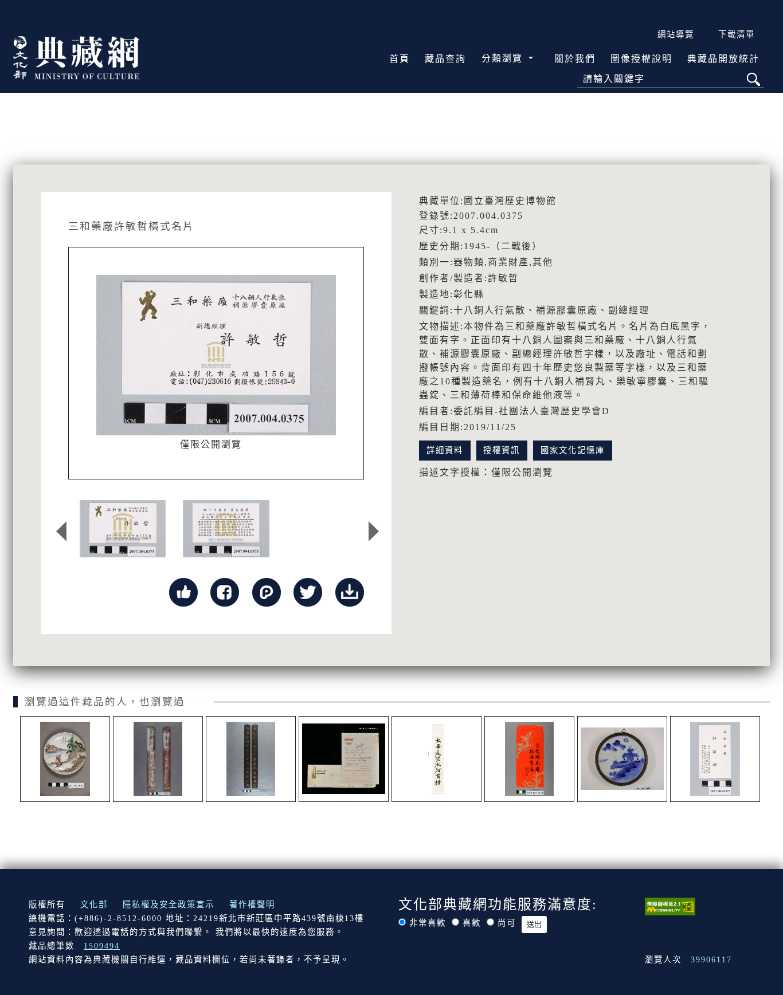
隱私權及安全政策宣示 (168, 904)
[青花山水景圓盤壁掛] (622, 759)
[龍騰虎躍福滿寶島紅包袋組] (529, 759)
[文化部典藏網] (76, 57)
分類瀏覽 (503, 58)
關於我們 (575, 59)
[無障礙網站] (670, 905)
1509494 (102, 945)
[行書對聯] (436, 759)
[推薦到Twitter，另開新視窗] (307, 591)
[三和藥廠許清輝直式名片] (715, 759)
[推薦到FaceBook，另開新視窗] (224, 591)
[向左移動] (61, 531)
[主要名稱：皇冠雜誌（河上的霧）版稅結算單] (344, 759)
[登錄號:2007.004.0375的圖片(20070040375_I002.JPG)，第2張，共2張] (226, 528)
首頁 (399, 59)
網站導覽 (675, 34)
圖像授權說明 (641, 59)
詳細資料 (444, 450)
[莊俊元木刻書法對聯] (251, 759)
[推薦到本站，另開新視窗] (183, 591)
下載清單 (736, 34)
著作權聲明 (252, 904)
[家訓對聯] (158, 759)
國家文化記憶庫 (573, 450)
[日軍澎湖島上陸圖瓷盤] (65, 759)
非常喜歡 (427, 922)
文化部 (94, 904)
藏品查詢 (445, 59)
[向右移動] (373, 531)
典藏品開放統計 (723, 59)
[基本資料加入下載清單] (349, 591)
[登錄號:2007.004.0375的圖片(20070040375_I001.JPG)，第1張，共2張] (123, 528)
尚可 (507, 922)
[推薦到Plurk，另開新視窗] (266, 591)
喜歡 (472, 922)
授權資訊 (501, 450)
